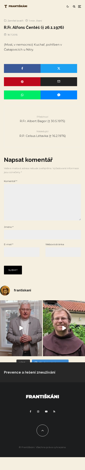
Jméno (8, 226)
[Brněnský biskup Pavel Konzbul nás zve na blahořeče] (21, 328)
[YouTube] (46, 411)
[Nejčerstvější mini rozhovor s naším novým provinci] (64, 328)
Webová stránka (54, 244)
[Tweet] (59, 68)
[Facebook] (30, 411)
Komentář (10, 181)
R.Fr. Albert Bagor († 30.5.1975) (42, 119)
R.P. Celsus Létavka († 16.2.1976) (42, 134)
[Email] (59, 81)
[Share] (22, 68)
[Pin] (22, 81)
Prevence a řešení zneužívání (29, 372)
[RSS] (54, 411)
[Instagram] (38, 411)
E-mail (8, 244)
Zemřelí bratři (15, 20)
